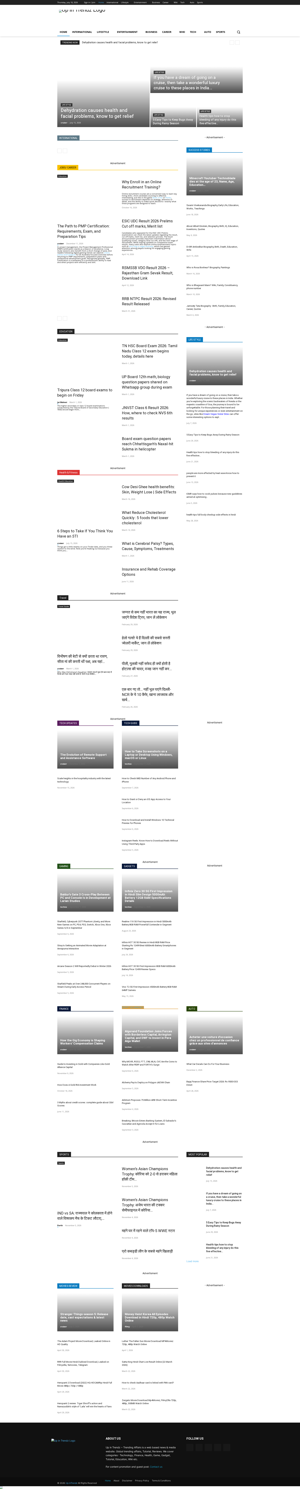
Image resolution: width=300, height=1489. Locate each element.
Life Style (66, 105)
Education (62, 176)
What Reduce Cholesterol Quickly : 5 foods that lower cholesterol (145, 517)
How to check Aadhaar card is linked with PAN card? (148, 1382)
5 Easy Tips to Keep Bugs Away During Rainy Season (212, 434)
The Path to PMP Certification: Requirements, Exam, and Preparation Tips (83, 231)
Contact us (156, 1466)
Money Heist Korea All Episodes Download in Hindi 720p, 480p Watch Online (149, 1317)
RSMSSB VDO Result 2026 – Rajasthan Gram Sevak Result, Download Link (147, 273)
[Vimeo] (235, 3)
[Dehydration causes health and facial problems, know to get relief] (103, 88)
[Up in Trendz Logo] (85, 18)
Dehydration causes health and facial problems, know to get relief (120, 42)
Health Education (65, 481)
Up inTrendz (71, 1483)
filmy (127, 1326)
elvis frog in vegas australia (141, 246)
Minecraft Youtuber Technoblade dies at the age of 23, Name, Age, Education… (212, 181)
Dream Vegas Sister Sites (216, 414)
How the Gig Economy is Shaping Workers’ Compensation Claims (82, 1042)
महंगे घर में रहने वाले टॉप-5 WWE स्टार (148, 1231)
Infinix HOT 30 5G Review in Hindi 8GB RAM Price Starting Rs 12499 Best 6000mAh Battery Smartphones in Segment (149, 945)
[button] (238, 32)
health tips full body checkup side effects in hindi (211, 514)
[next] (237, 42)
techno (128, 763)
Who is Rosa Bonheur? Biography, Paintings (208, 267)
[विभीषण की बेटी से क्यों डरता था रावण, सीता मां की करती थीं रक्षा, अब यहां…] (85, 629)
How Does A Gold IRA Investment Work (76, 1085)
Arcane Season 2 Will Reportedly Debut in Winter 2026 (84, 966)
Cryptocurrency (133, 1007)
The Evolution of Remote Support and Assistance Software (83, 756)
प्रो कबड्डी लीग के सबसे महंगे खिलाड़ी (147, 1251)
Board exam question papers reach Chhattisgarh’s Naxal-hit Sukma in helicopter (147, 444)
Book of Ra (157, 197)
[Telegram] (208, 1447)
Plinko (168, 197)
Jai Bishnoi (62, 402)
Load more (192, 1261)
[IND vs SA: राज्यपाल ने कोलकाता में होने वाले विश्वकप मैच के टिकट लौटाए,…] (85, 1185)
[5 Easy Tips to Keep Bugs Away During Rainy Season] (173, 110)
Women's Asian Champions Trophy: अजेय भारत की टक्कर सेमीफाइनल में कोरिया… (145, 1205)
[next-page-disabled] (65, 151)
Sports (61, 1163)
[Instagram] (224, 3)
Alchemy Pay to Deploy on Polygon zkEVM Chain (146, 1082)
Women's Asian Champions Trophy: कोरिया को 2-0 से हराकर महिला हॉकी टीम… (149, 1174)
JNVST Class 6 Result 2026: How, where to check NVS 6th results (147, 413)
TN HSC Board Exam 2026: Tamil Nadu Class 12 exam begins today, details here (149, 351)
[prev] (232, 42)
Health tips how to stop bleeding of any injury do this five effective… (222, 1248)
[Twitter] (230, 3)
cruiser (60, 243)
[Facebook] (219, 3)
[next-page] (65, 318)
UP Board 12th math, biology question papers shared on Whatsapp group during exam (147, 382)
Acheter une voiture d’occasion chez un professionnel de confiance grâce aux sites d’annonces (214, 1040)
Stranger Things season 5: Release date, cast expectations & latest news (84, 1317)
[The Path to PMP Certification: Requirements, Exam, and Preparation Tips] (85, 198)
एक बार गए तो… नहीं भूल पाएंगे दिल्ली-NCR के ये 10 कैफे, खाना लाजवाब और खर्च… (148, 694)
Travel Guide (63, 606)
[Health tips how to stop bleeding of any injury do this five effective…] (220, 110)
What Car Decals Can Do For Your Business (207, 1064)
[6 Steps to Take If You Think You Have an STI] (85, 503)
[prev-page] (59, 151)
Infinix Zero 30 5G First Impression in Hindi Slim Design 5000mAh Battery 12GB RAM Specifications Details (148, 896)
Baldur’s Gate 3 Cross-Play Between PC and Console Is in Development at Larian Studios (85, 898)
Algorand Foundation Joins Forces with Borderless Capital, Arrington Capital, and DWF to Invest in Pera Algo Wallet (148, 1036)
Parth (60, 1225)
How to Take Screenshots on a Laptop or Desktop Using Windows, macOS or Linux (148, 755)
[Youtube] (241, 3)
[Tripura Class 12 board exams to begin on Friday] (85, 362)
